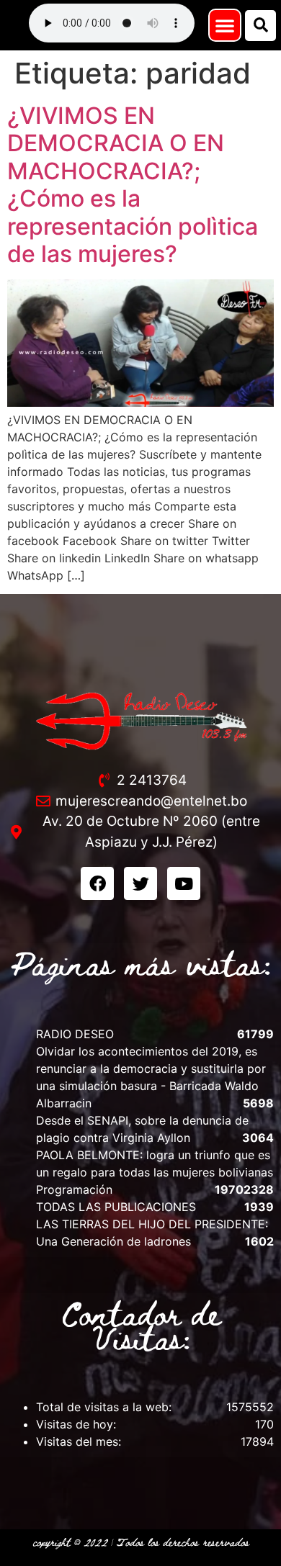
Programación (74, 1189)
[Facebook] (97, 883)
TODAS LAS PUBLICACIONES (116, 1207)
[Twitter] (140, 883)
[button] (224, 25)
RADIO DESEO (75, 1034)
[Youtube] (183, 883)
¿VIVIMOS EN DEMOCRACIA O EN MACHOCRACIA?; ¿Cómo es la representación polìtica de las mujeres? (132, 185)
